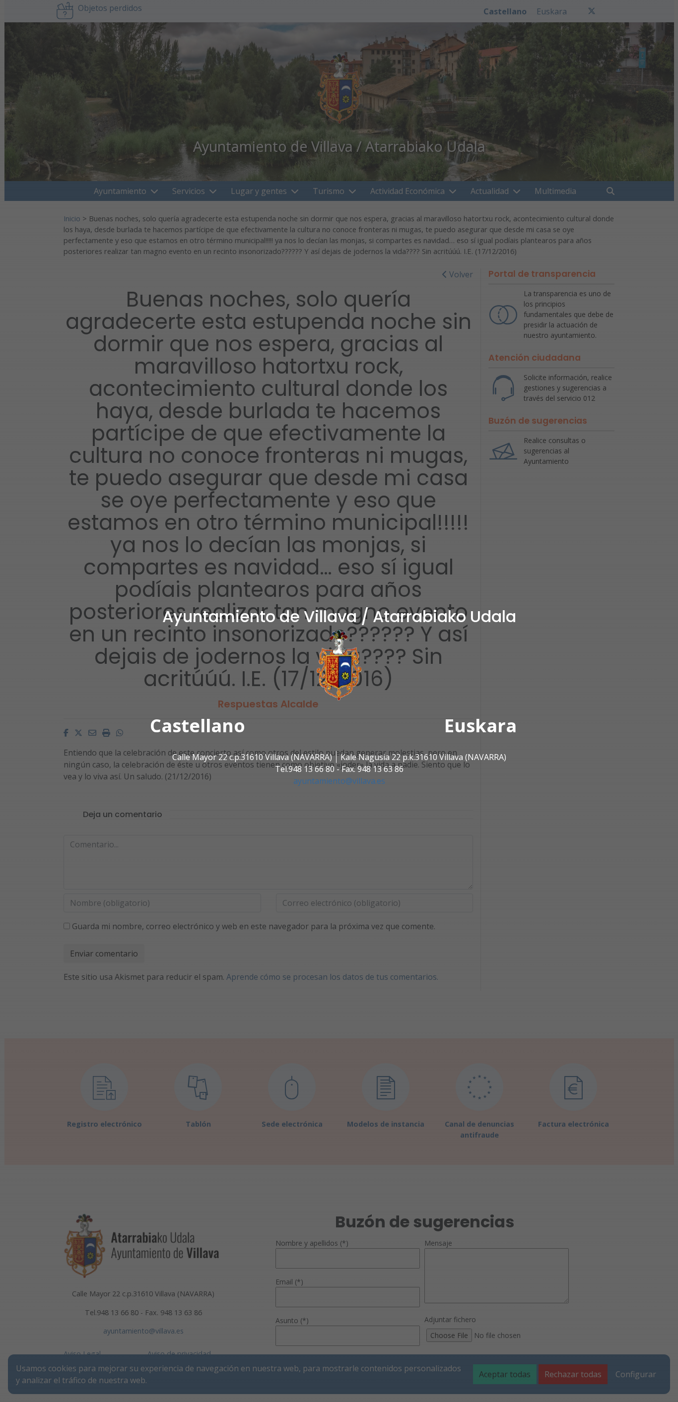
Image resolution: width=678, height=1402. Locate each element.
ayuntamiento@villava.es (339, 780)
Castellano (197, 725)
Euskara (480, 725)
